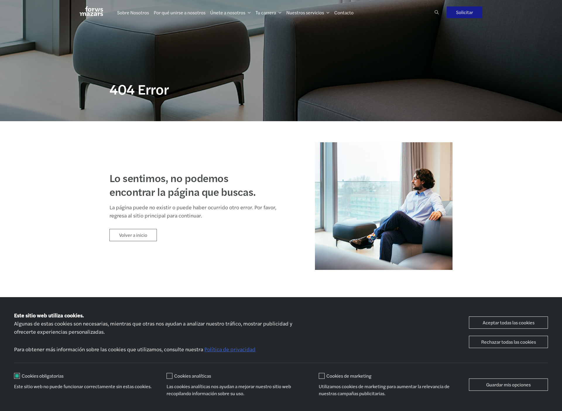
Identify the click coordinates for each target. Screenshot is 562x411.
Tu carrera (266, 12)
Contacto (344, 12)
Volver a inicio (133, 235)
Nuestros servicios (305, 12)
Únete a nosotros (227, 12)
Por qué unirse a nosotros (179, 12)
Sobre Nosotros (133, 12)
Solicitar (464, 12)
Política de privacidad (230, 349)
